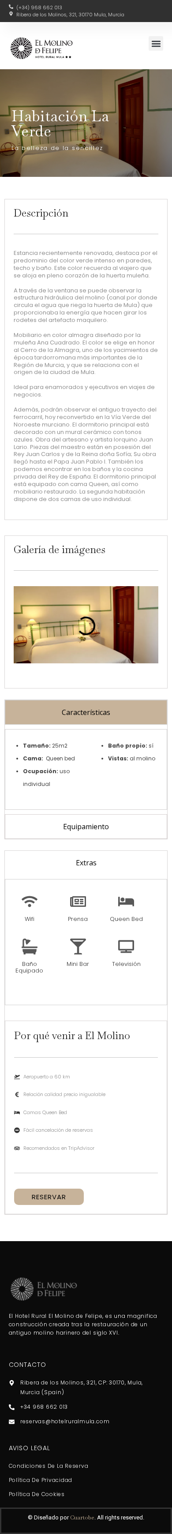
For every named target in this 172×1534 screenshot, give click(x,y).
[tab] (86, 712)
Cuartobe (82, 1517)
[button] (156, 43)
